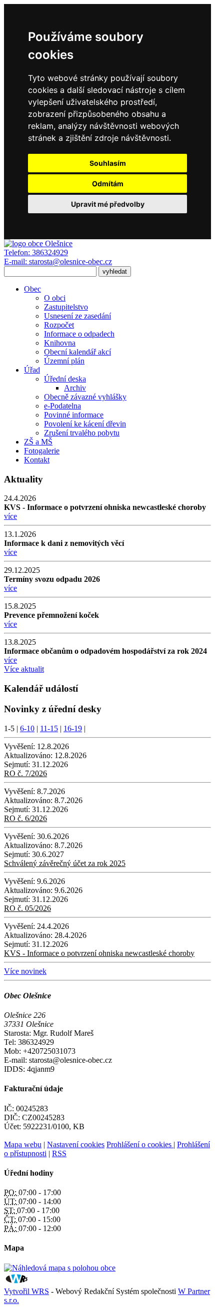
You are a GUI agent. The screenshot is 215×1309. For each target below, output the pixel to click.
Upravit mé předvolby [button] (107, 204)
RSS (59, 1153)
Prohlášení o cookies (140, 1144)
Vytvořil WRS (26, 1291)
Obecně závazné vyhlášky (85, 397)
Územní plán (64, 361)
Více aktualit (24, 669)
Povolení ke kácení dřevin (85, 424)
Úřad (32, 370)
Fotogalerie (42, 450)
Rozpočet (59, 325)
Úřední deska (65, 379)
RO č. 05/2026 (27, 908)
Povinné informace (74, 415)
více (10, 516)
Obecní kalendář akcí (77, 352)
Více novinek (25, 971)
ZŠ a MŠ (38, 441)
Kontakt (37, 459)
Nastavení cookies (75, 1144)
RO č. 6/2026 (25, 818)
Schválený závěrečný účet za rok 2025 (65, 863)
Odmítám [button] (108, 183)
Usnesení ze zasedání (77, 316)
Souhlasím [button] (108, 163)
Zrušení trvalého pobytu (82, 433)
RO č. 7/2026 (25, 773)
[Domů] (38, 243)
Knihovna (60, 343)
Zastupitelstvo (66, 307)
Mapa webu (23, 1144)
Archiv (75, 388)
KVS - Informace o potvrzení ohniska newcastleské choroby (99, 953)
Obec (32, 289)
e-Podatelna (62, 406)
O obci (55, 298)
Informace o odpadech (79, 334)
